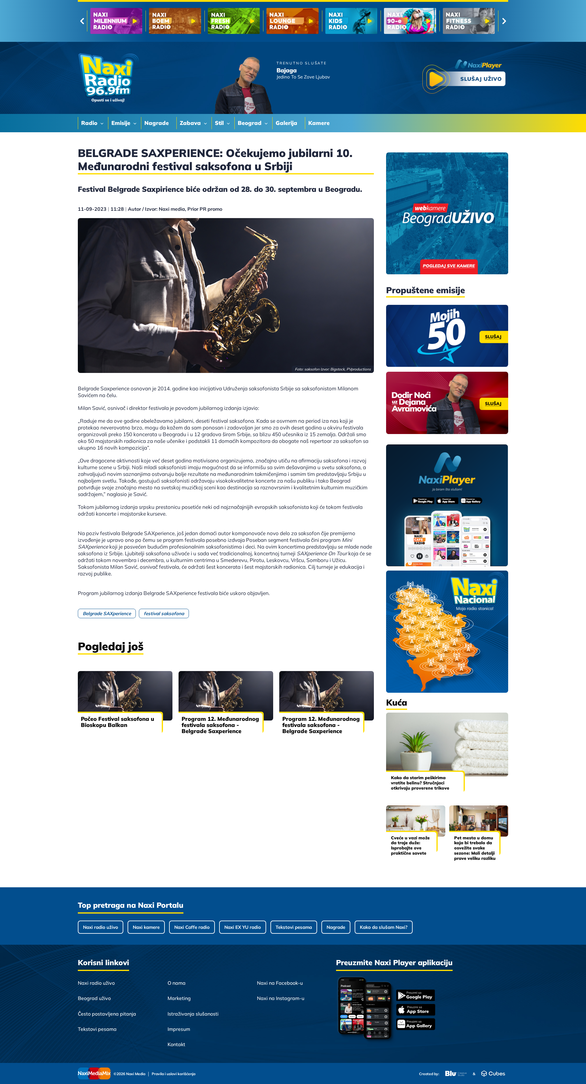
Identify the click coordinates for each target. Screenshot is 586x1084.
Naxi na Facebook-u (280, 983)
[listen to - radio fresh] (116, 21)
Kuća (396, 702)
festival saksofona (164, 613)
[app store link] (415, 1010)
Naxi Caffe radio (192, 927)
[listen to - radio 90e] (292, 21)
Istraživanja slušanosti (193, 1014)
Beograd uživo (94, 998)
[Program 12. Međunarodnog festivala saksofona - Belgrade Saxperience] (226, 696)
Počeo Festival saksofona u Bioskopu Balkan (117, 721)
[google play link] (415, 996)
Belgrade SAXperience (107, 613)
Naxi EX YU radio (242, 927)
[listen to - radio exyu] (410, 21)
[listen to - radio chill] (469, 21)
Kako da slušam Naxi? (383, 927)
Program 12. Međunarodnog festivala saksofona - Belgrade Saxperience (220, 725)
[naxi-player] (447, 506)
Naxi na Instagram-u (280, 998)
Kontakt (176, 1044)
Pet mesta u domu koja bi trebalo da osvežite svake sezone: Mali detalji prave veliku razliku (475, 848)
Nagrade (336, 927)
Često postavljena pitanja (107, 1014)
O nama (177, 983)
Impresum (179, 1029)
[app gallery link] (415, 1024)
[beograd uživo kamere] (447, 214)
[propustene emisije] (447, 336)
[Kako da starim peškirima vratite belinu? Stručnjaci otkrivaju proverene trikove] (447, 744)
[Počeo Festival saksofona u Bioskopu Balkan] (125, 696)
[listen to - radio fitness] (351, 21)
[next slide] (504, 21)
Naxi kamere (146, 927)
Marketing (179, 998)
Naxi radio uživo (100, 927)
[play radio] (464, 78)
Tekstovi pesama (294, 927)
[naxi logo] (108, 78)
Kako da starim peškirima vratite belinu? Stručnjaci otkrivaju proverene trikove (420, 783)
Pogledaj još (110, 646)
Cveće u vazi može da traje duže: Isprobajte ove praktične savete (410, 845)
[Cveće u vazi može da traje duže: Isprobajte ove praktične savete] (415, 820)
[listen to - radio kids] (234, 21)
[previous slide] (82, 21)
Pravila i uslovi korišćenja (173, 1074)
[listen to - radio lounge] (175, 21)
